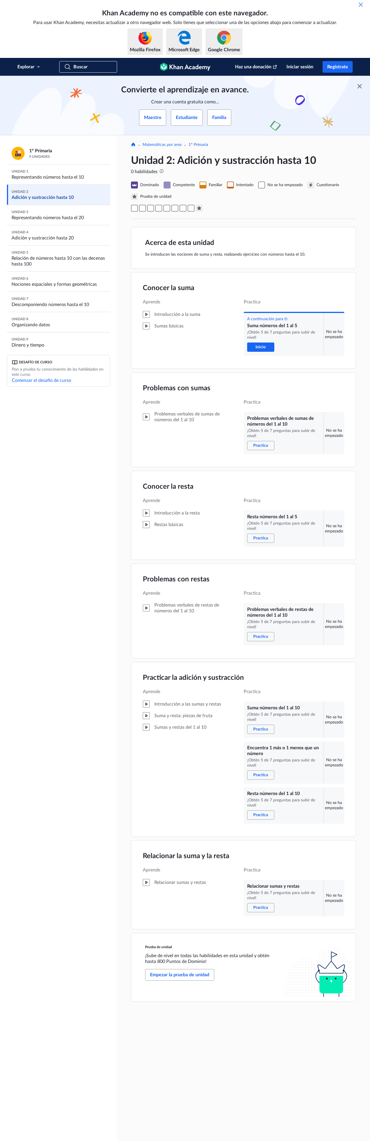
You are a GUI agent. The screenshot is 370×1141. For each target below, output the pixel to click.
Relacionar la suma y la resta (186, 856)
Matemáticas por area (162, 145)
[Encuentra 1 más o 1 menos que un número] (174, 208)
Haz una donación (253, 67)
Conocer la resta (168, 486)
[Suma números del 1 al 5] (134, 208)
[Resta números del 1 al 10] (183, 208)
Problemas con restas (176, 579)
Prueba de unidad (158, 947)
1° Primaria (198, 145)
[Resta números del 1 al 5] (150, 208)
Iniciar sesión (299, 67)
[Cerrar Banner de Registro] (359, 86)
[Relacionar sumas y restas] (191, 208)
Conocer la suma (168, 288)
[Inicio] (133, 145)
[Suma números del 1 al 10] (166, 208)
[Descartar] (360, 4)
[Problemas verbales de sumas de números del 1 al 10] (142, 208)
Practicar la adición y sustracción (193, 677)
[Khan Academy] (185, 67)
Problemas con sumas (176, 388)
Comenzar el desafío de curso (41, 380)
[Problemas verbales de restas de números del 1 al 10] (158, 208)
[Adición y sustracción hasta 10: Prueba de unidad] (199, 208)
